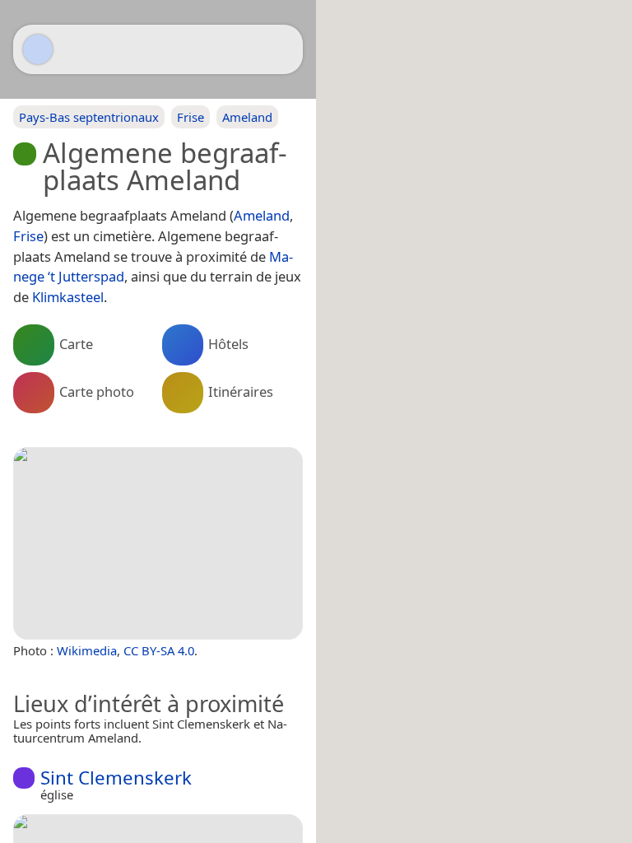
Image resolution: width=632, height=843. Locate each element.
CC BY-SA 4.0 (158, 650)
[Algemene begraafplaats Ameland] (158, 543)
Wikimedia (87, 650)
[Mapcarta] (38, 49)
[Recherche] (282, 49)
